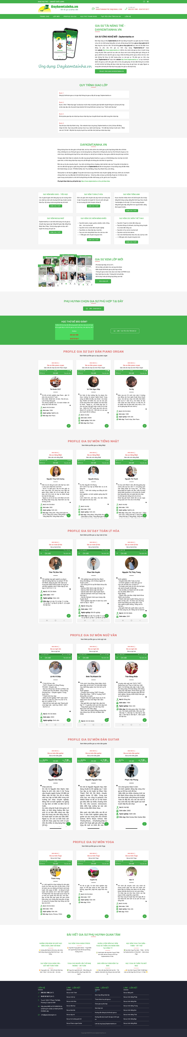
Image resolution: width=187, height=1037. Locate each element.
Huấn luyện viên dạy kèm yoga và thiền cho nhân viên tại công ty (107, 945)
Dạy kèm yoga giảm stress (79, 943)
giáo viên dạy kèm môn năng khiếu (131, 230)
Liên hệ (128, 16)
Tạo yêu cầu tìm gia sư (111, 16)
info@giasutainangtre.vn (48, 1015)
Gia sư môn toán (79, 993)
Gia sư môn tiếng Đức (136, 1010)
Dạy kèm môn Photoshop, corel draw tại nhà (55, 230)
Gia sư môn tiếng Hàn (136, 1002)
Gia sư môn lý (79, 997)
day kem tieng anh (131, 202)
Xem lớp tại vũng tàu (103, 281)
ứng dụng (111, 71)
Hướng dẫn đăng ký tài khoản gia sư (108, 1013)
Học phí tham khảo (88, 16)
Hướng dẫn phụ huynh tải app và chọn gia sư (108, 1018)
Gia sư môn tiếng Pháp (136, 997)
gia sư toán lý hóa (93, 202)
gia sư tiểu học (55, 202)
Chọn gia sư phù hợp (108, 1004)
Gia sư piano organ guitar (79, 1023)
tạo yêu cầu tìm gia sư (125, 331)
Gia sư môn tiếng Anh (136, 993)
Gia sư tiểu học (79, 1006)
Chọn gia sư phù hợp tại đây (93, 308)
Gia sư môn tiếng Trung (136, 1006)
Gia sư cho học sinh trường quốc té (79, 1019)
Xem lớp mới (108, 1008)
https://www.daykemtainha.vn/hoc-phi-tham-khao (95, 181)
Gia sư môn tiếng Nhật (136, 1023)
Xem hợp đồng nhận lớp (108, 995)
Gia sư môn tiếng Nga (108, 1024)
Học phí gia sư (108, 999)
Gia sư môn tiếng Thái (136, 1015)
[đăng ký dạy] (58, 9)
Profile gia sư (70, 16)
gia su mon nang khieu (93, 230)
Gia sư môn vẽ (79, 1015)
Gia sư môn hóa (79, 1002)
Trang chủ (44, 16)
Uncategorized (93, 301)
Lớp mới (56, 16)
